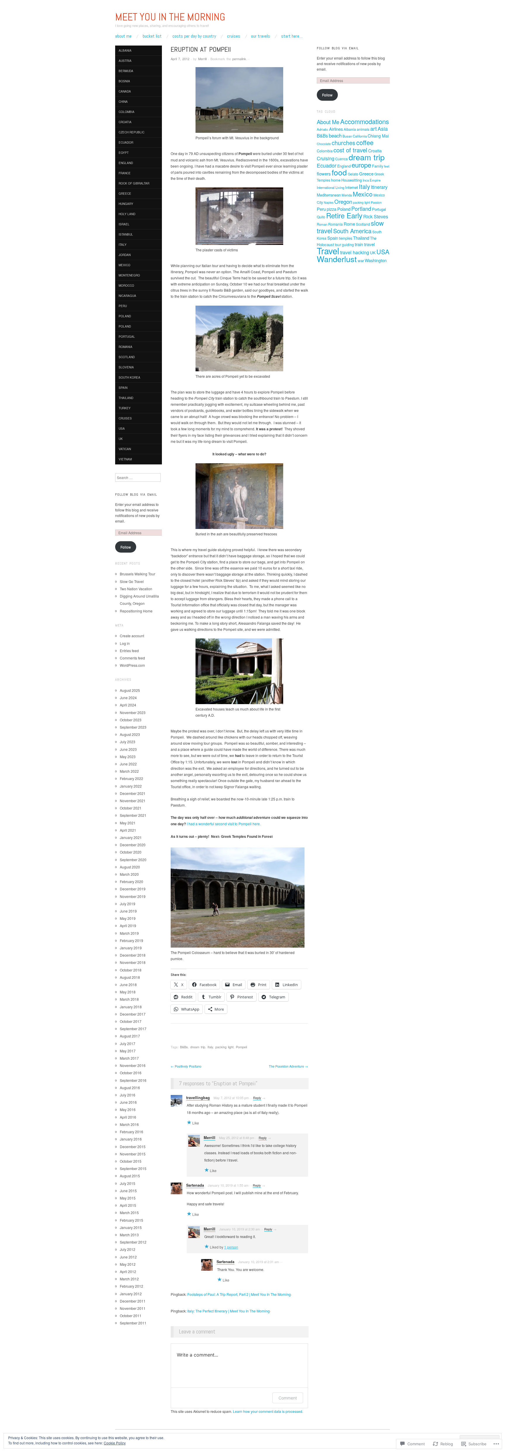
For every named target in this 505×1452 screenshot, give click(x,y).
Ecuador (126, 142)
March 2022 (129, 771)
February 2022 (131, 778)
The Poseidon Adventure (288, 1066)
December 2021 (133, 793)
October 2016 (130, 1072)
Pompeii (241, 1046)
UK (121, 439)
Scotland (127, 357)
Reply (257, 1097)
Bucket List (152, 36)
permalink (239, 58)
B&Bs (184, 1046)
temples (345, 238)
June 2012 (128, 1256)
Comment (288, 1397)
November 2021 (133, 800)
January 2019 (131, 947)
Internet (351, 187)
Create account (132, 635)
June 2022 (128, 763)
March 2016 (129, 1124)
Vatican (125, 449)
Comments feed (132, 657)
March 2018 (129, 999)
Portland (361, 208)
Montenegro (129, 275)
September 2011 (133, 1322)
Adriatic (322, 129)
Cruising (325, 158)
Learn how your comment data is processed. (268, 1411)
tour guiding (344, 244)
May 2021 (128, 822)
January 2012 (131, 1293)
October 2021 (130, 807)
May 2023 (128, 756)
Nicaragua (127, 296)
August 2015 (130, 1175)
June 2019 (128, 910)
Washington (376, 260)
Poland (125, 316)
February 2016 (131, 1131)
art (373, 128)
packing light (224, 1046)
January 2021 (131, 837)
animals (363, 129)
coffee (364, 142)
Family (377, 166)
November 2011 (133, 1308)
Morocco (126, 285)
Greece (125, 193)
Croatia (125, 122)
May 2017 (128, 1050)
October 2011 (130, 1315)
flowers (324, 173)
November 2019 (133, 896)
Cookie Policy (115, 1442)
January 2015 (131, 1227)
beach (335, 135)
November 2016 (133, 1065)
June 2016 (128, 1102)
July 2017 (127, 1043)
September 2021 (133, 815)
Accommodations (364, 121)
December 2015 (133, 1146)
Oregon (343, 201)
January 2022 (131, 786)
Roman (322, 224)
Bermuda (126, 71)
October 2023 (130, 719)
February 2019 (131, 940)
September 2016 (133, 1080)
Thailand (126, 398)
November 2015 (133, 1153)
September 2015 (133, 1168)
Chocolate (324, 144)
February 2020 (131, 881)
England (126, 163)
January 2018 (131, 1006)
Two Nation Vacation (136, 588)
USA (122, 428)
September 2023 (133, 727)
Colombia (126, 112)
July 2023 (127, 741)
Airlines (336, 129)
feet (386, 166)
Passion (376, 202)
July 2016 (127, 1094)
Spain (123, 388)
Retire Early (344, 215)
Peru (123, 306)
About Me (123, 36)
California (360, 136)
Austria (125, 61)
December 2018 (133, 955)
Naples (328, 202)
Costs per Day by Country (194, 36)
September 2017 (133, 1028)
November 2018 (133, 962)
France (125, 173)
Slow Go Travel (132, 581)
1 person (231, 1246)
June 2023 (128, 749)
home (335, 180)
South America (352, 231)
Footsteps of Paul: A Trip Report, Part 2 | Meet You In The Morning (239, 1294)
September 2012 (133, 1241)
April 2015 (128, 1205)
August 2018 (130, 977)
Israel (124, 224)
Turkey (125, 408)
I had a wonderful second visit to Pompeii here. (224, 823)
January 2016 (131, 1138)
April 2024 (128, 704)
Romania (125, 347)
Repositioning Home (136, 610)
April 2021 (128, 830)
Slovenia (126, 367)
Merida (347, 195)
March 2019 (129, 933)
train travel (365, 244)
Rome (349, 224)
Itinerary (379, 187)
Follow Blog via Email (136, 494)
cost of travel (350, 149)
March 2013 (129, 1234)
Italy (210, 1046)
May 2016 (128, 1109)
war (361, 260)
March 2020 (129, 874)
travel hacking (354, 252)
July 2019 (127, 903)
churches (343, 143)
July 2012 (127, 1249)
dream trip (197, 1046)
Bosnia (124, 81)
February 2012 (131, 1286)
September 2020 (133, 859)
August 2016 (130, 1087)
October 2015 (130, 1161)
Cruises (233, 36)
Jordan (125, 255)
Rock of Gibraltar (134, 183)
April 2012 (128, 1271)
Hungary (126, 204)
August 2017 (130, 1035)
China (123, 102)
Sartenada (195, 1185)
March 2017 (129, 1058)
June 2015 (128, 1190)
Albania (125, 50)
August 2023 (130, 734)
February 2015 (131, 1220)
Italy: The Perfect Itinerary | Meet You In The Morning (228, 1310)
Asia (383, 128)
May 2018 (128, 991)
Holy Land (127, 214)
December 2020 (133, 844)
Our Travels (260, 36)
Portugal (127, 337)
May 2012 (128, 1264)
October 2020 (130, 851)
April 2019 (128, 925)
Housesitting (351, 180)
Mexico (124, 265)
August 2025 (130, 690)
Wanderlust (337, 258)
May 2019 (128, 918)
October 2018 (130, 969)
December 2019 (133, 888)
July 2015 (127, 1183)
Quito (321, 216)
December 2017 (133, 1013)
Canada (125, 91)
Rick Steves (375, 216)
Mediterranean (329, 195)
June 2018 (128, 984)
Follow (125, 546)
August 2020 (130, 866)
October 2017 (130, 1021)
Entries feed (129, 650)
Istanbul (126, 234)
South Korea (129, 377)
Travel (328, 250)
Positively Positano (186, 1066)
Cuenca (341, 158)
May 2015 (128, 1197)
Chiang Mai (378, 136)
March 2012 (129, 1278)
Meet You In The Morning (170, 17)
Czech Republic (131, 132)
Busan (347, 136)
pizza (331, 209)
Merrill (202, 58)
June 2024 (128, 697)
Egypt (124, 153)
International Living (330, 187)
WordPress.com (132, 665)
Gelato (353, 173)
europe (361, 164)
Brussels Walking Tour (137, 573)
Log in (125, 643)
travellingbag (198, 1097)
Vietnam (125, 459)
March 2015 (129, 1212)
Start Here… (291, 36)
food (339, 172)
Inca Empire (372, 180)
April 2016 (128, 1117)
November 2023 (133, 712)
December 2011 (133, 1300)
